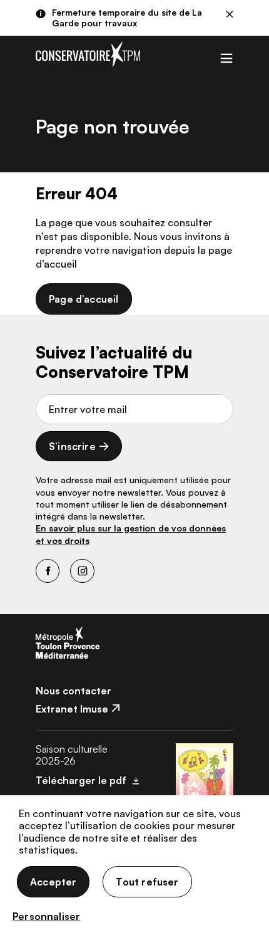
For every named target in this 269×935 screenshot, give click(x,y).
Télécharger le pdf (81, 780)
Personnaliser (46, 916)
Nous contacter (73, 690)
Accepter (53, 881)
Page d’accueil (84, 299)
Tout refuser (147, 881)
